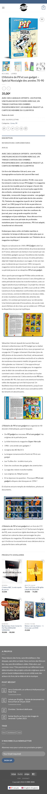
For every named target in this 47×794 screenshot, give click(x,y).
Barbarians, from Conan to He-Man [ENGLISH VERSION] (12, 628)
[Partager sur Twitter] (13, 129)
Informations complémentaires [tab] (16, 143)
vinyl (19, 732)
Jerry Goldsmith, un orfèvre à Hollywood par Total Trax (26, 690)
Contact (25, 778)
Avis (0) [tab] (5, 148)
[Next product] (4, 88)
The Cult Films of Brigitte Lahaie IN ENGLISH (34, 588)
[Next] (41, 38)
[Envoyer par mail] (17, 129)
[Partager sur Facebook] (8, 129)
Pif (16, 123)
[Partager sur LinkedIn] (26, 129)
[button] (3, 8)
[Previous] (5, 38)
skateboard (12, 732)
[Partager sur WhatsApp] (4, 129)
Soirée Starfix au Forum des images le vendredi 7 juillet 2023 (23, 717)
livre (4, 732)
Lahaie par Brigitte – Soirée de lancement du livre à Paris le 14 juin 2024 (26, 700)
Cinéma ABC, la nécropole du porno (11, 588)
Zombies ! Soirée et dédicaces (20, 709)
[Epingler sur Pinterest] (21, 129)
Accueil (5, 74)
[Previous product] (8, 88)
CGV (19, 778)
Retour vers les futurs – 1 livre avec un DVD (34, 627)
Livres (14, 74)
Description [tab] (7, 138)
